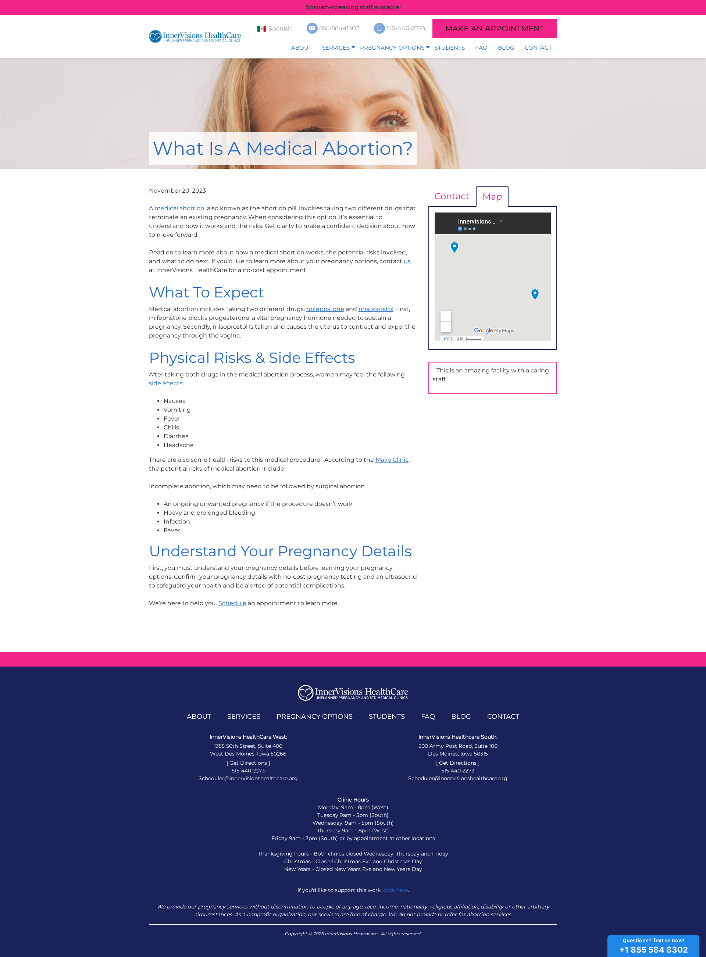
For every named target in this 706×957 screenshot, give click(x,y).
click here (395, 890)
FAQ (481, 47)
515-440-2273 (406, 28)
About (301, 47)
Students (450, 47)
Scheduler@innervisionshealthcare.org (248, 778)
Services (336, 47)
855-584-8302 (340, 28)
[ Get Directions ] (248, 763)
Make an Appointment (494, 28)
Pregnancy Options (392, 47)
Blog (506, 47)
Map (492, 196)
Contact (538, 47)
